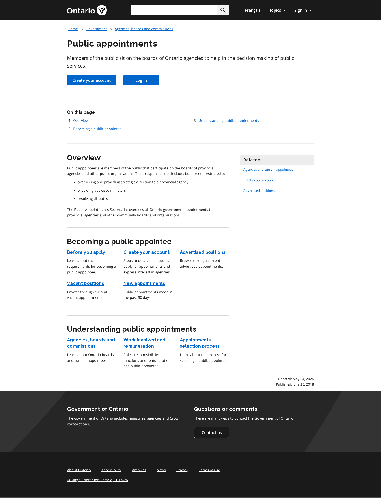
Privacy (182, 470)
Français (253, 10)
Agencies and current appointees (268, 169)
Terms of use (209, 470)
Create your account (91, 80)
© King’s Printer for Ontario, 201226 (97, 479)
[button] (223, 10)
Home (73, 29)
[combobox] (180, 10)
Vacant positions (85, 283)
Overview (80, 120)
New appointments (144, 283)
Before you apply (86, 252)
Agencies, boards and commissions (144, 29)
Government (96, 29)
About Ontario (79, 470)
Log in (141, 80)
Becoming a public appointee (97, 128)
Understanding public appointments (228, 120)
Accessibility (111, 470)
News (161, 470)
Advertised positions (202, 252)
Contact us (212, 432)
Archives (139, 470)
